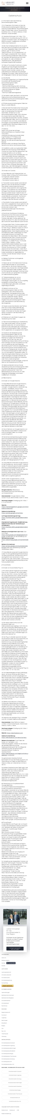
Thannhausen (5, 1033)
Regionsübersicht (6, 1012)
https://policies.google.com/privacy (12, 513)
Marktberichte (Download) (8, 995)
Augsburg (4, 1017)
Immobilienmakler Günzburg (15, 1078)
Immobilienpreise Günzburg (8, 1058)
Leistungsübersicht (6, 972)
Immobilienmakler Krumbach (15, 1071)
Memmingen (4, 1020)
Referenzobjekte (5, 960)
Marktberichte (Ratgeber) (8, 997)
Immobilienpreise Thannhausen (9, 1056)
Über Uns (4, 957)
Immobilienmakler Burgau (15, 1090)
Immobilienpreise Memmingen (9, 1048)
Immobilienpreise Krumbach (8, 1042)
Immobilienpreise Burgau (7, 1053)
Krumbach (4, 1015)
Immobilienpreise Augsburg (8, 1045)
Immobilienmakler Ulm (15, 1097)
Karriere (3, 963)
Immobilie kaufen (6, 977)
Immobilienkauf (5, 1003)
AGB (18, 1110)
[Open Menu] (27, 3)
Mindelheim (4, 1023)
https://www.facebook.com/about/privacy (14, 737)
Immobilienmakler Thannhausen (15, 1093)
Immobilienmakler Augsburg (15, 1075)
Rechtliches (4, 1005)
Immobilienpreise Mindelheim (8, 1050)
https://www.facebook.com (15, 733)
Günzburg (4, 1036)
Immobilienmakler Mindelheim (15, 1086)
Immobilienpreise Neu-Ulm (8, 1064)
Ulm (2, 1028)
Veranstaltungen (6, 992)
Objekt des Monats (7, 985)
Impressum (12, 1110)
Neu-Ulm (4, 1031)
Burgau (3, 1025)
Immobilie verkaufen (6, 974)
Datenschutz (5, 1110)
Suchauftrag (5, 982)
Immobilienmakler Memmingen (15, 1082)
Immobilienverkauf (6, 1000)
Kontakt (3, 965)
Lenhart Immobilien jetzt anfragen (15, 948)
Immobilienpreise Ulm (7, 1061)
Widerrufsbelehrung (6, 1113)
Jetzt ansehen (14, 9)
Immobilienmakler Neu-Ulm (15, 1101)
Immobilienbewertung (7, 980)
